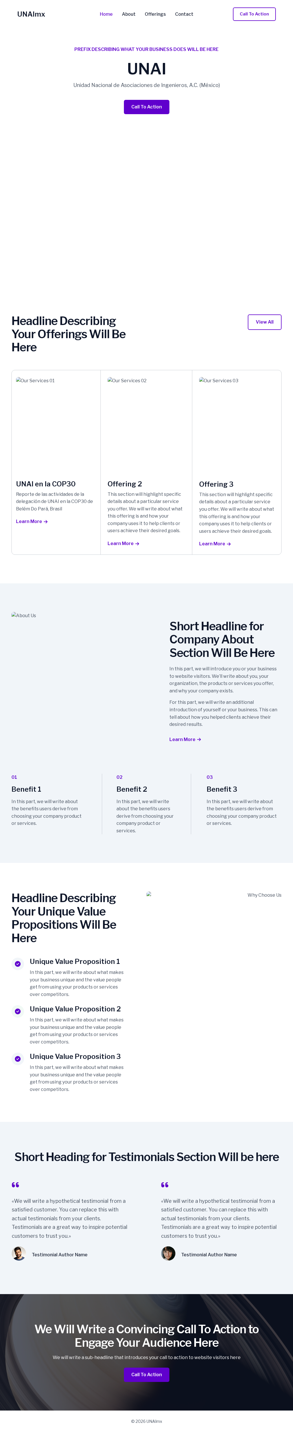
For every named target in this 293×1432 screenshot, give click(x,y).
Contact (184, 14)
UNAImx (31, 14)
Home (106, 14)
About (129, 14)
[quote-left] (15, 1185)
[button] (254, 14)
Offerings (155, 14)
